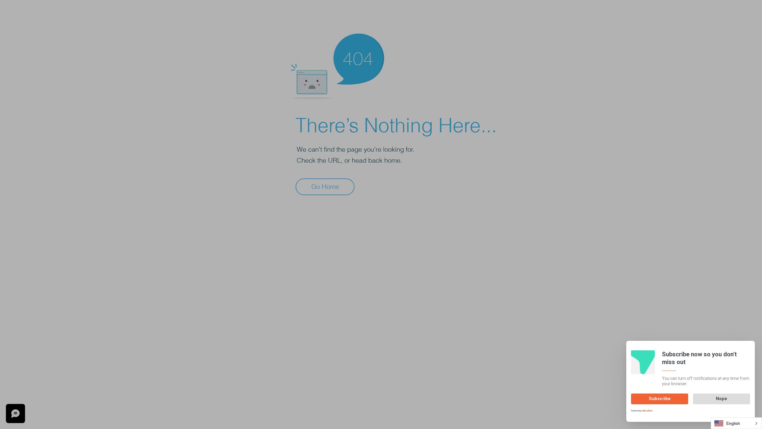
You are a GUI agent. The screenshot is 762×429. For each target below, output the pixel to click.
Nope (721, 398)
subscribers (647, 411)
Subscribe (660, 398)
